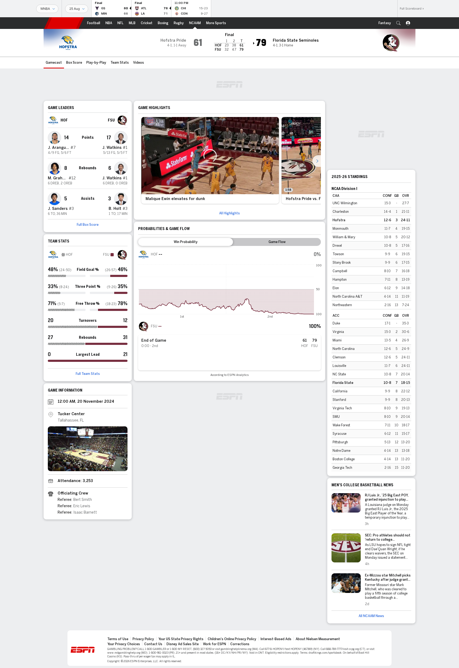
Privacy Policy (143, 639)
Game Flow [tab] (277, 242)
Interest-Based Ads (276, 639)
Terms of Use (117, 639)
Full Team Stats (88, 374)
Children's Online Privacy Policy (232, 639)
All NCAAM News (371, 616)
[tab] (185, 242)
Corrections (239, 644)
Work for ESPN (214, 644)
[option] (210, 160)
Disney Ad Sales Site (183, 644)
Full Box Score (88, 225)
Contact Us (153, 644)
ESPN (64, 23)
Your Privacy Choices (123, 644)
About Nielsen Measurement (318, 639)
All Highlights (229, 213)
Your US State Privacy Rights (180, 639)
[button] (398, 23)
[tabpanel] (229, 313)
